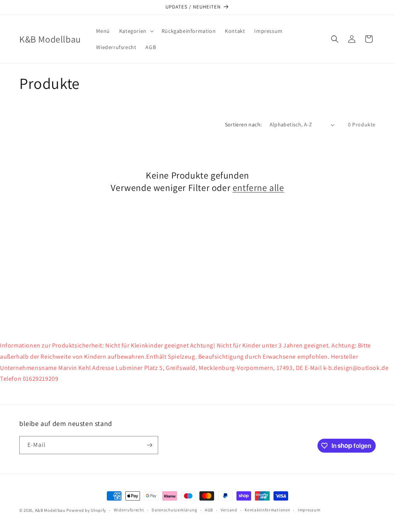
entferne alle (258, 188)
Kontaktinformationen (267, 510)
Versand (229, 510)
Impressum (309, 510)
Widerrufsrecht (129, 510)
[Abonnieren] (149, 445)
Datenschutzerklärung (174, 510)
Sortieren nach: (243, 124)
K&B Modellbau (50, 510)
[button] (136, 31)
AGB (209, 510)
